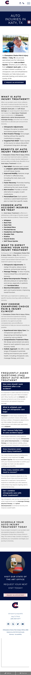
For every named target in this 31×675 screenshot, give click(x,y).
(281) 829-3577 (15, 619)
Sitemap (11, 634)
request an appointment (15, 82)
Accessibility (18, 634)
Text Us (24, 673)
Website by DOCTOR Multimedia (15, 632)
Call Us (8, 673)
